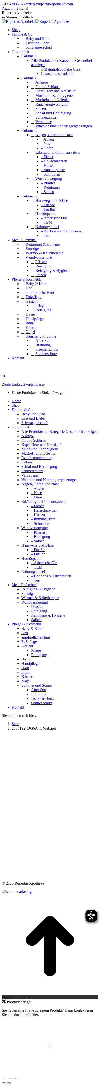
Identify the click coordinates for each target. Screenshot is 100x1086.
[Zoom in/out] (18, 1078)
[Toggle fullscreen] (14, 1078)
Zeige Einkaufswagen (18, 384)
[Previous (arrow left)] (4, 1083)
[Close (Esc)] (4, 1078)
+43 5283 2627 (13, 4)
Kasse (40, 384)
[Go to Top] (50, 993)
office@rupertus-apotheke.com (49, 4)
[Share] (9, 1078)
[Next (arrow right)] (9, 1083)
